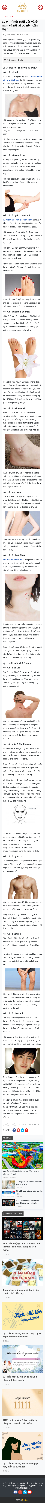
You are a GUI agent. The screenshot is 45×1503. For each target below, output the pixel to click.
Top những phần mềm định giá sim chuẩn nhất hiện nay (21, 1292)
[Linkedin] (25, 1492)
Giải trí (11, 17)
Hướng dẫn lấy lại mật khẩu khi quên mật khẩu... (29, 1183)
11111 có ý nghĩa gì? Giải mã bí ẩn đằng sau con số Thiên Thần (20, 1422)
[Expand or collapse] (39, 60)
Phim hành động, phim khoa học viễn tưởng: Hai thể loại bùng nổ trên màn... (22, 1246)
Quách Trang (10, 35)
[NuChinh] (23, 7)
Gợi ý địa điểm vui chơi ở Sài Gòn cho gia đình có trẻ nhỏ (21, 1172)
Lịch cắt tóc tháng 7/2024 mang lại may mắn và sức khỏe (20, 1465)
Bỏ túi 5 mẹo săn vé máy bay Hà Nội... (29, 1192)
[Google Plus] (20, 1492)
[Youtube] (29, 1492)
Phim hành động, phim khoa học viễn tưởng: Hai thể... (27, 1201)
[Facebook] (15, 1492)
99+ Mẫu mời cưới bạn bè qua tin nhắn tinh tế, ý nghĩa (20, 1378)
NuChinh (5, 17)
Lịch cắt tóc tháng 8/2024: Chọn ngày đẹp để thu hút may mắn (22, 1335)
